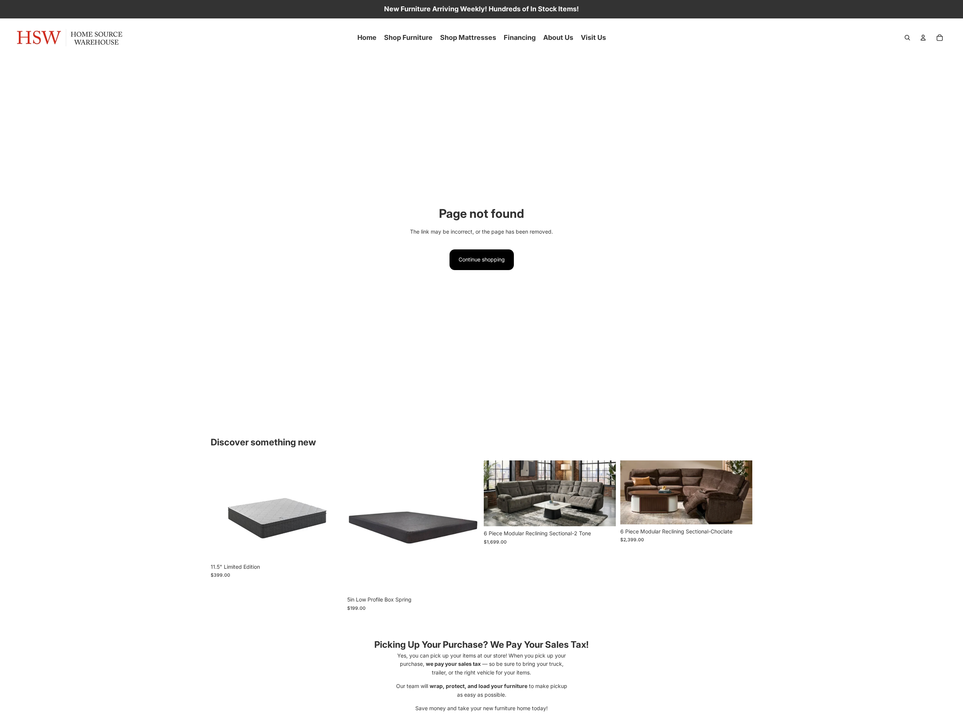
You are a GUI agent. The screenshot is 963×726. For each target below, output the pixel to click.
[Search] (907, 37)
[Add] (604, 515)
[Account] (923, 37)
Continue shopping (482, 259)
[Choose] (331, 548)
